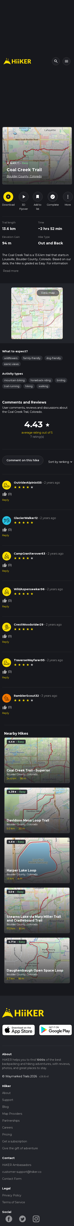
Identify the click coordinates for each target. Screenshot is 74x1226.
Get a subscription (14, 1141)
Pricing (7, 1134)
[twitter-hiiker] (22, 1218)
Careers (7, 1127)
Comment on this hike (23, 460)
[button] (10, 271)
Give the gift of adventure (20, 1148)
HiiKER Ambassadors (16, 1165)
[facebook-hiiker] (9, 1218)
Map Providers (12, 1113)
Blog (5, 1107)
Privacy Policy (11, 1195)
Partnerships (11, 1120)
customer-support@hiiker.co (21, 1172)
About (6, 1093)
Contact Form (12, 1179)
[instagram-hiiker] (36, 1218)
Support (7, 1100)
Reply (5, 499)
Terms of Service (13, 1202)
